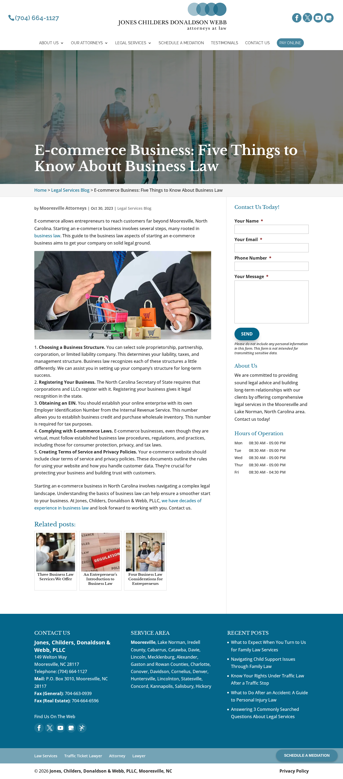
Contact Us (257, 43)
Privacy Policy (294, 771)
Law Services (45, 755)
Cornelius (181, 671)
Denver (200, 671)
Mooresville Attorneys (63, 208)
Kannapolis (161, 686)
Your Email (248, 239)
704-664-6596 (85, 701)
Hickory (203, 686)
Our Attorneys (87, 43)
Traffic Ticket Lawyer (83, 755)
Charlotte (200, 664)
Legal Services (130, 43)
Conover (139, 671)
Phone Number (252, 258)
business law (47, 236)
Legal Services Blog (134, 208)
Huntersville (143, 679)
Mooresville (143, 642)
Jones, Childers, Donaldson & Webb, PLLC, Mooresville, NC (111, 771)
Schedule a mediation (181, 43)
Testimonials (224, 43)
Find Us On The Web (54, 716)
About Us (49, 43)
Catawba (177, 650)
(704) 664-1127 (72, 671)
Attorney (117, 755)
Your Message (251, 276)
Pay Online (290, 43)
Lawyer (139, 755)
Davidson (159, 671)
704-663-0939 (78, 693)
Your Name (248, 221)
